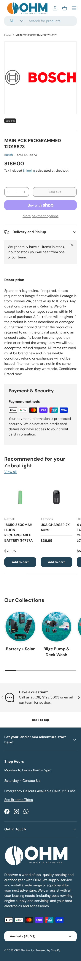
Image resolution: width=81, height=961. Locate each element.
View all (10, 472)
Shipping (29, 170)
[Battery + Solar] (20, 627)
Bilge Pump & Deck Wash (56, 651)
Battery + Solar (20, 649)
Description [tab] (14, 280)
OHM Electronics (24, 950)
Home (7, 35)
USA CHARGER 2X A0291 (55, 527)
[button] (64, 8)
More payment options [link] (41, 216)
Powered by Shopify (48, 950)
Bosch (8, 155)
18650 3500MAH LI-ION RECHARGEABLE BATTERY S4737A (18, 532)
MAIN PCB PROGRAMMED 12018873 (36, 35)
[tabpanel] (40, 332)
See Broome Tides (18, 799)
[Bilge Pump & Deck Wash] (56, 627)
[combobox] (40, 21)
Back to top (40, 720)
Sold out (55, 192)
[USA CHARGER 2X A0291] (57, 497)
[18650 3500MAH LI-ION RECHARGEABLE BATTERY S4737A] (20, 497)
